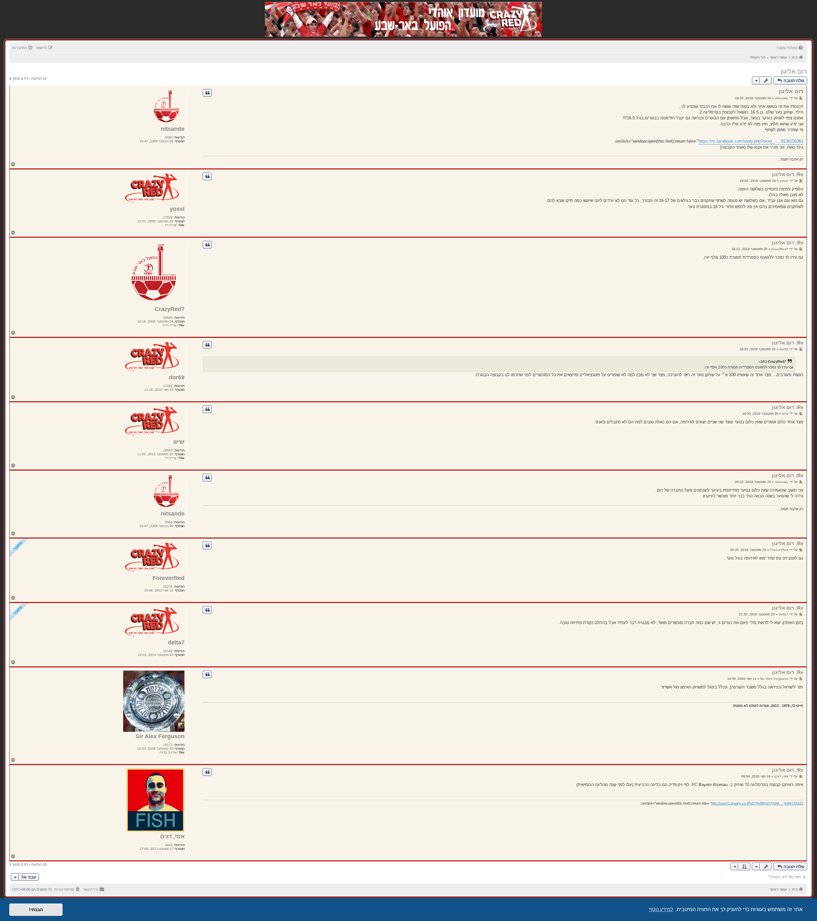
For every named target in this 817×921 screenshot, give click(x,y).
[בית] (508, 12)
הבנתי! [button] (36, 909)
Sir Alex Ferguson (160, 736)
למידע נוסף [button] (661, 909)
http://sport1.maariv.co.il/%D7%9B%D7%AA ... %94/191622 (757, 803)
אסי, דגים (172, 836)
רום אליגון (794, 71)
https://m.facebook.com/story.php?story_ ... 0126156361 (751, 141)
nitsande (172, 129)
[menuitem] (790, 48)
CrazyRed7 (169, 309)
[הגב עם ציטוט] (207, 93)
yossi (177, 209)
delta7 (176, 642)
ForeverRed (168, 578)
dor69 (176, 377)
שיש (178, 442)
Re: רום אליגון (787, 174)
